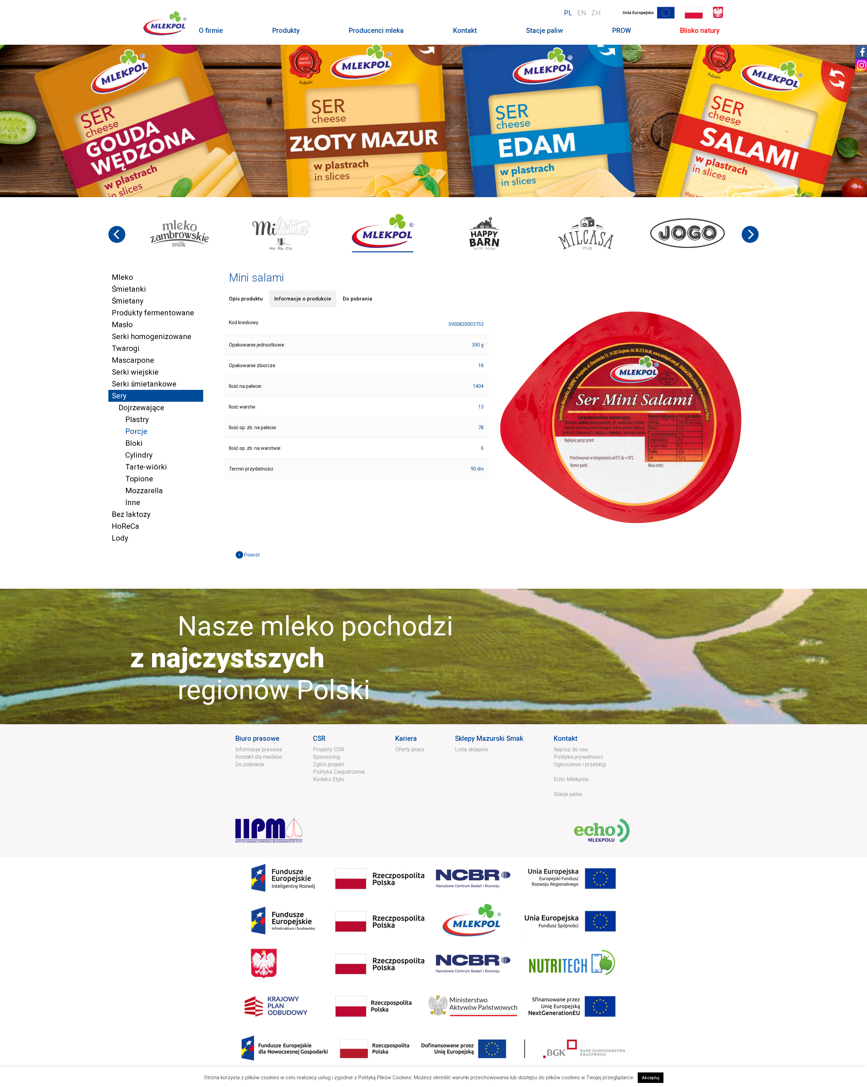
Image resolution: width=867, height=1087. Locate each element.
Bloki (134, 443)
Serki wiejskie (135, 372)
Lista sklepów (471, 749)
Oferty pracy (409, 749)
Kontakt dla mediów (258, 757)
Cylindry (138, 455)
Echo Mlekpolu (571, 779)
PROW (621, 30)
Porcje (136, 431)
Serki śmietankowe (144, 384)
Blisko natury (700, 30)
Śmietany (127, 301)
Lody (120, 538)
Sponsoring (326, 757)
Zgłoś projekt (328, 764)
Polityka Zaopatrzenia (339, 772)
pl (568, 13)
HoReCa (125, 526)
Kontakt (465, 30)
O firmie (211, 30)
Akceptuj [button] (650, 1077)
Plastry (137, 419)
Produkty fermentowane (153, 313)
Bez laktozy (131, 514)
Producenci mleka (376, 30)
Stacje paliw (544, 30)
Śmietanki (129, 289)
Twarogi (126, 348)
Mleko (122, 277)
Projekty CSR (328, 749)
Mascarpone (133, 360)
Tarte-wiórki (146, 467)
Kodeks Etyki (328, 779)
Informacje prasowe (258, 749)
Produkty (286, 30)
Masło (122, 324)
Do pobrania (249, 764)
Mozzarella (144, 490)
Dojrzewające (141, 407)
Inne (132, 502)
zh (596, 13)
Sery (119, 396)
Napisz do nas (571, 749)
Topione (139, 479)
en (581, 13)
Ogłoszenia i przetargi (580, 764)
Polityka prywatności (578, 757)
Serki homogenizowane (151, 336)
